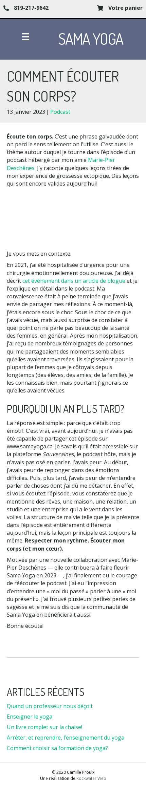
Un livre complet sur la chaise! (44, 727)
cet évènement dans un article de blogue (73, 280)
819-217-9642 (31, 8)
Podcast (60, 111)
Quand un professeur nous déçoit (50, 706)
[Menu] (25, 36)
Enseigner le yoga (29, 716)
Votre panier (125, 8)
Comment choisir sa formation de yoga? (57, 748)
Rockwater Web (91, 778)
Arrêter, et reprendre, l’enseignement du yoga (65, 737)
